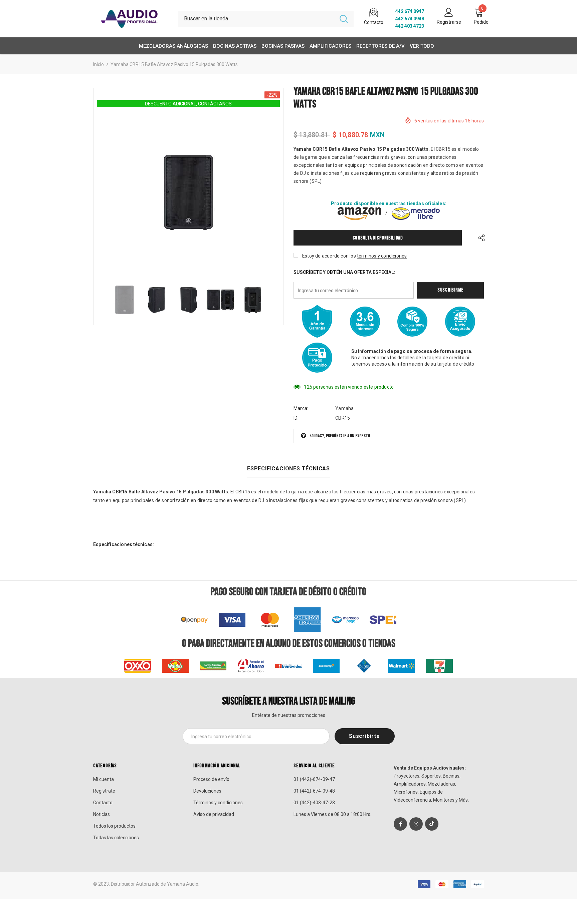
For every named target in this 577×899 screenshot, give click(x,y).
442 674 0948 (409, 18)
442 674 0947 (409, 11)
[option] (188, 192)
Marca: (301, 408)
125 (308, 387)
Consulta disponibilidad (378, 238)
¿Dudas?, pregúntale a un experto (340, 436)
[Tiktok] (431, 824)
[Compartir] (480, 238)
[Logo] (130, 18)
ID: (296, 418)
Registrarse (449, 22)
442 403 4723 (409, 26)
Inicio (98, 64)
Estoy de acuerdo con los (329, 256)
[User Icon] (449, 12)
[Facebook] (400, 824)
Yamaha (344, 408)
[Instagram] (416, 824)
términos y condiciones (382, 256)
